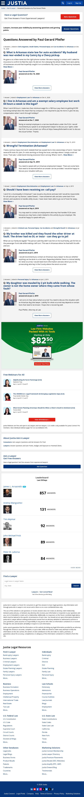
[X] (49, 789)
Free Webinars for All (13, 375)
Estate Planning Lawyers (12, 668)
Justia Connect (9, 794)
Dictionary (46, 687)
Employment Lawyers (11, 665)
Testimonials (47, 771)
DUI (43, 665)
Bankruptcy (46, 655)
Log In (70, 3)
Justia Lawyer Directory (51, 754)
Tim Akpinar (9, 519)
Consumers (7, 442)
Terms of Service (46, 794)
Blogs (44, 703)
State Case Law (48, 725)
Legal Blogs (7, 754)
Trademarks (7, 767)
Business (7, 684)
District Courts (8, 735)
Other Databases (10, 747)
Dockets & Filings (9, 739)
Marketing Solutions (51, 747)
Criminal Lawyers (9, 662)
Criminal (45, 658)
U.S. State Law (48, 716)
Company (30, 794)
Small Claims (34, 47)
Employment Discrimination (28, 142)
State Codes (46, 722)
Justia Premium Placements (52, 757)
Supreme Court (9, 729)
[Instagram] (40, 789)
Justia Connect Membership (52, 751)
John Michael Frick (12, 535)
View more (76, 568)
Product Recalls (9, 761)
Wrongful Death (59, 228)
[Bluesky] (46, 789)
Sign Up (78, 3)
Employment (8, 693)
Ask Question (42, 466)
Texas (44, 739)
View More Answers (42, 88)
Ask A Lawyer (11, 8)
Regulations (7, 725)
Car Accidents (59, 47)
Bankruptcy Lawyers (11, 655)
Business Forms (9, 757)
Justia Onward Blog (49, 767)
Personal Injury (44, 47)
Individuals (47, 652)
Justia (3, 8)
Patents (6, 764)
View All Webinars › (42, 420)
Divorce (45, 662)
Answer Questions (71, 29)
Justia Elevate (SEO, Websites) (53, 761)
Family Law (46, 671)
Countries (7, 771)
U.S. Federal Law (10, 716)
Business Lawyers (10, 658)
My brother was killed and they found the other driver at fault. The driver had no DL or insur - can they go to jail (38, 235)
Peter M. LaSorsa (11, 552)
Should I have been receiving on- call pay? (31, 189)
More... (5, 678)
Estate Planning (48, 668)
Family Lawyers (9, 671)
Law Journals (47, 700)
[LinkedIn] (31, 789)
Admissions (46, 690)
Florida (44, 732)
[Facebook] (37, 789)
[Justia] (17, 3)
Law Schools (47, 684)
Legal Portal (20, 794)
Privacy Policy (59, 794)
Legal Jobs (7, 751)
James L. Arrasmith (12, 486)
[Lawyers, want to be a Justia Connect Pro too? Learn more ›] (24, 486)
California (45, 729)
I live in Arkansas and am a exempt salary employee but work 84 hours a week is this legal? (41, 102)
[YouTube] (34, 789)
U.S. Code (6, 722)
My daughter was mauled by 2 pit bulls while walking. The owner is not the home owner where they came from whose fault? (39, 285)
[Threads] (43, 789)
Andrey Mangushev (12, 502)
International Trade (10, 700)
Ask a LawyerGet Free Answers (12, 457)
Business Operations (11, 690)
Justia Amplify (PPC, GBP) (51, 764)
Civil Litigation (23, 47)
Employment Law (23, 97)
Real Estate (7, 703)
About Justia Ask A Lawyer (16, 438)
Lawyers (6, 446)
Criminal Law (22, 228)
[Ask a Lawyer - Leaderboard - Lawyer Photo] (7, 493)
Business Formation (10, 687)
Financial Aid (46, 693)
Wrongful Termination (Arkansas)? (27, 145)
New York (45, 735)
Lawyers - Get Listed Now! (42, 592)
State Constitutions (49, 719)
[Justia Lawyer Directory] (52, 789)
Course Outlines (48, 697)
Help (37, 794)
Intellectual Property (11, 697)
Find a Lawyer (10, 576)
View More (7, 67)
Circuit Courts (8, 732)
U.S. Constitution (9, 719)
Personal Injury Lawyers (12, 675)
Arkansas (70, 47)
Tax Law (6, 707)
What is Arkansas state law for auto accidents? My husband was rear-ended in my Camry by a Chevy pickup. (40, 54)
